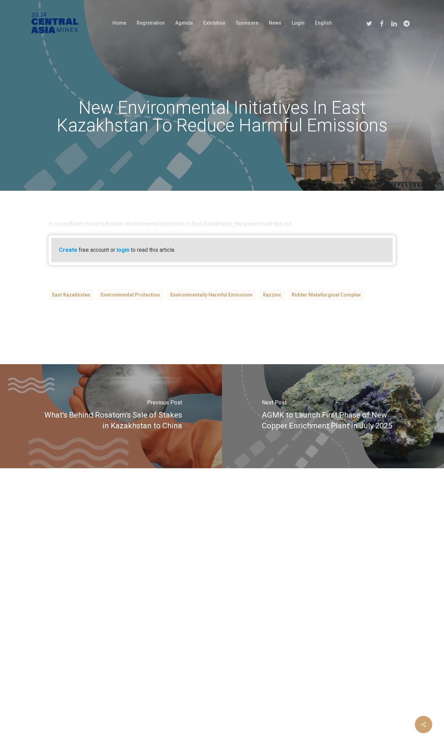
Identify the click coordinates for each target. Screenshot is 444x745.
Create (68, 250)
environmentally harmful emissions (211, 295)
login (123, 250)
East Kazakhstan (71, 295)
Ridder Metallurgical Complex (326, 295)
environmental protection (130, 295)
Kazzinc (272, 295)
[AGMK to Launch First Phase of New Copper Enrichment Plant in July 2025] (333, 416)
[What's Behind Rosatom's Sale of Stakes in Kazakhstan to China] (111, 416)
